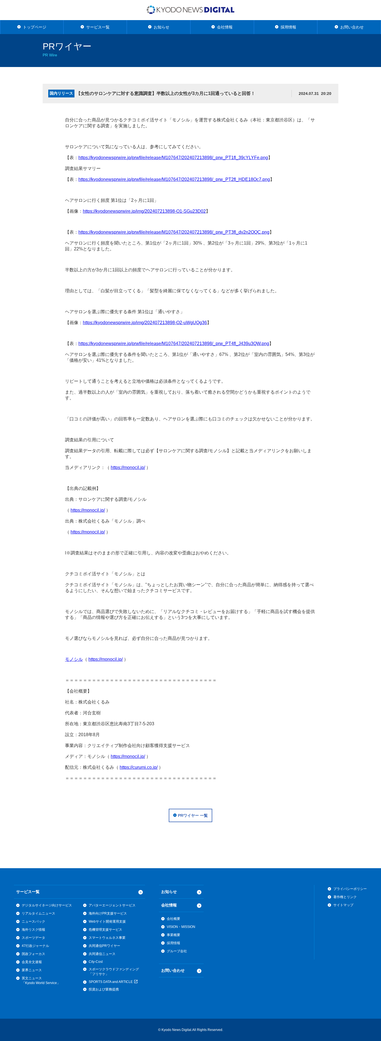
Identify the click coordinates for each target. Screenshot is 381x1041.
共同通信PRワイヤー (104, 946)
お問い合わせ (352, 27)
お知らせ (161, 27)
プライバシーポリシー (350, 889)
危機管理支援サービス (105, 930)
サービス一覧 (98, 27)
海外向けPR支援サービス (108, 913)
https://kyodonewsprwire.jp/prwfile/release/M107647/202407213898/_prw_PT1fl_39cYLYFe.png (173, 157)
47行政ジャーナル (35, 946)
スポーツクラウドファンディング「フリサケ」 (114, 971)
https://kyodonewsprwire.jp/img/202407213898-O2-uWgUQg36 (145, 322)
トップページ (34, 27)
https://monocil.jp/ (128, 467)
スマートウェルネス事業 (107, 938)
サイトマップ (343, 905)
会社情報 (225, 27)
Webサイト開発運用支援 (107, 921)
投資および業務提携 (104, 989)
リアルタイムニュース (38, 913)
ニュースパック (33, 921)
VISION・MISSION (181, 927)
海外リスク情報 (33, 930)
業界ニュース (32, 970)
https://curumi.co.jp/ (139, 767)
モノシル (74, 659)
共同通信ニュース (102, 954)
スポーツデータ (33, 938)
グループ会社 (177, 951)
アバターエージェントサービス (112, 905)
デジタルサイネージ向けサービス (47, 905)
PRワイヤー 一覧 (193, 815)
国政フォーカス (33, 954)
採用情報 (288, 27)
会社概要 (173, 919)
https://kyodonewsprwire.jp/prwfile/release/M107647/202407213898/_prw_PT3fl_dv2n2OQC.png (173, 232)
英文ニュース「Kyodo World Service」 (41, 980)
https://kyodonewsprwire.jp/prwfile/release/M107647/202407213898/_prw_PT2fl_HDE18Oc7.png (174, 179)
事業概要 (173, 935)
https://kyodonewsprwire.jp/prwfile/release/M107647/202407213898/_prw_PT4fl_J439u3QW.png (173, 343)
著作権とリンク (345, 897)
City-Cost (96, 962)
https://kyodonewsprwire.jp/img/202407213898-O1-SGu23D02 (144, 211)
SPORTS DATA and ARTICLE (111, 982)
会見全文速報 (32, 962)
